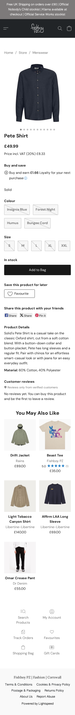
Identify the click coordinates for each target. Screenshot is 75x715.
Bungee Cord (37, 223)
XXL (64, 245)
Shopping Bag (23, 653)
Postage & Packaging (25, 690)
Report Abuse (46, 696)
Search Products (23, 620)
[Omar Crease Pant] (20, 557)
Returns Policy (54, 690)
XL (50, 245)
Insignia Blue (17, 209)
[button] (37, 28)
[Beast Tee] (55, 435)
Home (8, 52)
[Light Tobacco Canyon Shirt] (20, 496)
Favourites (52, 638)
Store (23, 52)
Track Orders (23, 638)
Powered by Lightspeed (38, 703)
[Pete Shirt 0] (37, 93)
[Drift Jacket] (20, 435)
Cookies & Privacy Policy (53, 684)
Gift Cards (52, 653)
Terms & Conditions (18, 684)
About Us (26, 696)
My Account (52, 617)
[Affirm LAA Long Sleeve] (55, 496)
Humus (12, 223)
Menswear (40, 52)
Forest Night (45, 209)
